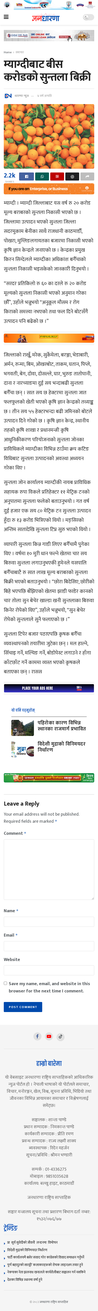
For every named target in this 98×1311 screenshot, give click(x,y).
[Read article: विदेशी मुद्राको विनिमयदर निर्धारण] (22, 749)
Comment (15, 833)
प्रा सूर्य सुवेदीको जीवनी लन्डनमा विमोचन (33, 1242)
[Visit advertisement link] (49, 5)
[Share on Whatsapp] (42, 176)
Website (12, 959)
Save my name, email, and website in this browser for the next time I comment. (49, 987)
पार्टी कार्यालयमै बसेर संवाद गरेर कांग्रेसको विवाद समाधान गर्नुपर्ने (45, 1257)
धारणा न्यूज (22, 96)
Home (8, 52)
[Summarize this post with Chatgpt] (72, 176)
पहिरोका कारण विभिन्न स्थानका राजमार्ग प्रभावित (62, 726)
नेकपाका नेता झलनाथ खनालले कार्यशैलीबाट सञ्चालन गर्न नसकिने (46, 1272)
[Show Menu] (6, 17)
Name (11, 910)
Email (11, 935)
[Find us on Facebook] (37, 1036)
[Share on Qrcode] (57, 176)
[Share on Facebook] (26, 176)
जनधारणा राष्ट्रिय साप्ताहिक (54, 1301)
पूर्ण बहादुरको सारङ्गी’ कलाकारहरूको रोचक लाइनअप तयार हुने (45, 1265)
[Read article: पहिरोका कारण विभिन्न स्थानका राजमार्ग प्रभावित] (22, 728)
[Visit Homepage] (46, 17)
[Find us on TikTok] (61, 1037)
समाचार (20, 52)
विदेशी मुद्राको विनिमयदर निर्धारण (61, 747)
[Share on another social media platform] (87, 176)
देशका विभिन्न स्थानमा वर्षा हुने (24, 1280)
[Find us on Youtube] (49, 1036)
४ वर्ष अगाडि (44, 96)
